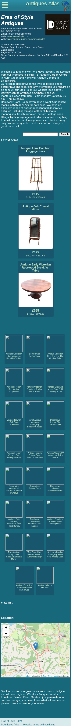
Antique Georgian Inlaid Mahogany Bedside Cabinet (14, 356)
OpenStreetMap (50, 675)
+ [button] (6, 627)
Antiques (42, 3)
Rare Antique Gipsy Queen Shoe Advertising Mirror (14, 555)
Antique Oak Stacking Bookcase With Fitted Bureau (14, 522)
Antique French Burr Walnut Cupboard (14, 389)
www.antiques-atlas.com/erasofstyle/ (26, 39)
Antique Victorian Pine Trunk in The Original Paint (55, 356)
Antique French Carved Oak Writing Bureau (14, 455)
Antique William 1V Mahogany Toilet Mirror (55, 455)
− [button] (6, 633)
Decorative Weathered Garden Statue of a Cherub (14, 489)
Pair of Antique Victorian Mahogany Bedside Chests (34, 423)
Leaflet (27, 675)
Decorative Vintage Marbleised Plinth (55, 488)
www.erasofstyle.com (18, 36)
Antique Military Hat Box (45, 586)
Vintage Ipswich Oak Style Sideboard (14, 422)
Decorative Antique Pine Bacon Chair (55, 422)
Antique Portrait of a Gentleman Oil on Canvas (24, 587)
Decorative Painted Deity (35, 487)
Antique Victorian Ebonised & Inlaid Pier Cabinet (34, 389)
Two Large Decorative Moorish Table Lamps (34, 522)
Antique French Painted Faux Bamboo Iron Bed (35, 455)
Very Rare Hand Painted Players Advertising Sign (34, 554)
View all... (7, 602)
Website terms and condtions (39, 724)
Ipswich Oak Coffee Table (34, 355)
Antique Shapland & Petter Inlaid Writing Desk (55, 521)
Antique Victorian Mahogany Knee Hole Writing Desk (55, 554)
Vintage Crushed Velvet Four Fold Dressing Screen (55, 389)
